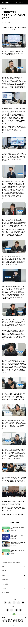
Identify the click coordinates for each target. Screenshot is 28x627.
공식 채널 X (9, 602)
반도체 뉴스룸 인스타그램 (20, 610)
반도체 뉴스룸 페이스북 (11, 610)
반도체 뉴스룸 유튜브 (16, 610)
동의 (14, 625)
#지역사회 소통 (9, 514)
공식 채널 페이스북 (14, 602)
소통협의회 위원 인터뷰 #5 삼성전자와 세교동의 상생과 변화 (16, 536)
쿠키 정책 (17, 621)
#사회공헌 (15, 514)
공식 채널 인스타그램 (5, 602)
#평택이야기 (4, 514)
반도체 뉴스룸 (7, 610)
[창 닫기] (25, 617)
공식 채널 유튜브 (23, 602)
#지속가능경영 (20, 514)
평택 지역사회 (21, 561)
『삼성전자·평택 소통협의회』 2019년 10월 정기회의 (17, 528)
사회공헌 (11, 561)
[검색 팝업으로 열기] (17, 2)
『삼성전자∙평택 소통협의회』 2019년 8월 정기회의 (17, 551)
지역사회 (15, 561)
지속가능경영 (6, 561)
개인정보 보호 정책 (12, 621)
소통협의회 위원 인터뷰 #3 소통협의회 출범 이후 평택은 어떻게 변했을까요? (17, 543)
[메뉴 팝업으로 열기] (25, 2)
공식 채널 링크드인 (18, 602)
